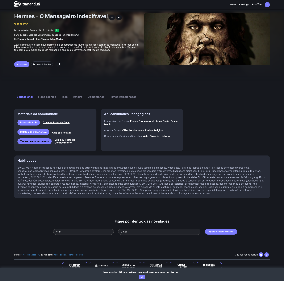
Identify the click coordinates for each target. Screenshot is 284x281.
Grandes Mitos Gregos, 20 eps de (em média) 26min (54, 35)
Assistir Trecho (44, 64)
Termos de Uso (76, 255)
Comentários (96, 96)
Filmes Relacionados (123, 96)
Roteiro (77, 96)
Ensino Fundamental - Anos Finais (149, 121)
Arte (145, 136)
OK (142, 277)
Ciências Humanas (133, 130)
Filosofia (154, 136)
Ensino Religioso (154, 130)
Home (233, 4)
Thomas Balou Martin (52, 39)
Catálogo (244, 4)
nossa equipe (60, 255)
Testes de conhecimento (34, 141)
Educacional (25, 96)
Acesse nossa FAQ (31, 255)
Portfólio (257, 4)
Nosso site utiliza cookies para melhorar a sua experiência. (142, 272)
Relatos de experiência (33, 131)
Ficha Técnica (47, 96)
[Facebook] (261, 254)
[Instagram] (266, 254)
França (33, 30)
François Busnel (25, 39)
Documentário (21, 30)
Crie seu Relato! (61, 132)
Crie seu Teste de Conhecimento (65, 141)
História (165, 136)
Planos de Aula (28, 122)
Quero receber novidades (221, 231)
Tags (64, 96)
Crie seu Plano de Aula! (56, 122)
